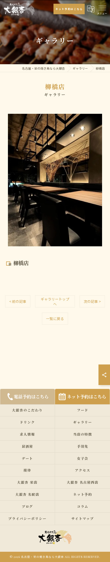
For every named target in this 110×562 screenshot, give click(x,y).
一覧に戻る (55, 318)
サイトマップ (82, 518)
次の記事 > (92, 301)
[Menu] (102, 7)
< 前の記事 (17, 301)
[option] (55, 180)
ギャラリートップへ (55, 301)
